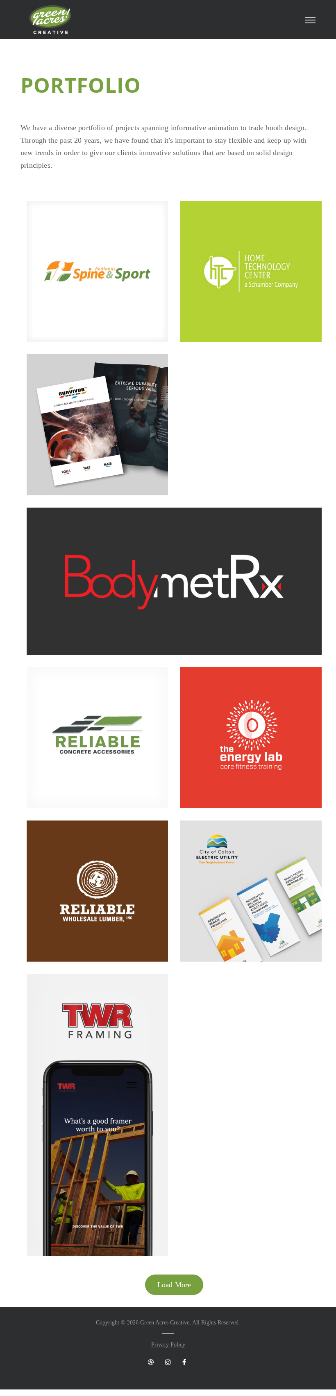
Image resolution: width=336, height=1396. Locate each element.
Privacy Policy (168, 1344)
